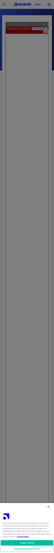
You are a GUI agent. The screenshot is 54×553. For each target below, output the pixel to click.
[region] (27, 528)
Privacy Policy (23, 536)
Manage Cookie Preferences (27, 549)
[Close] (48, 507)
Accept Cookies (27, 543)
